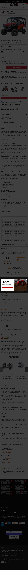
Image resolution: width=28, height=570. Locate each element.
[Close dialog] (26, 279)
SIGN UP (7, 287)
